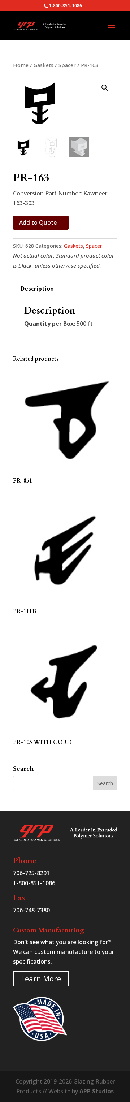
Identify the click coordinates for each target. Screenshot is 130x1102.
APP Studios (96, 1091)
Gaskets (43, 65)
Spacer (67, 65)
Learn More (41, 979)
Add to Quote (38, 222)
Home (21, 65)
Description (37, 289)
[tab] (65, 288)
